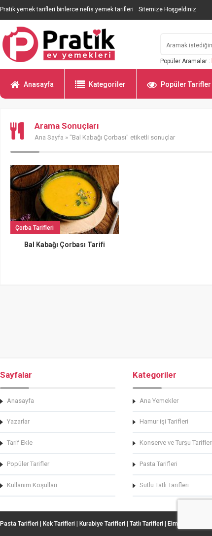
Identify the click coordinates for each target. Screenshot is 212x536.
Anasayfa (39, 84)
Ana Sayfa (49, 137)
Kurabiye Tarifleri (102, 523)
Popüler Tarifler (28, 463)
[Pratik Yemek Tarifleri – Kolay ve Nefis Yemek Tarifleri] (74, 44)
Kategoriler (107, 84)
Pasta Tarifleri (19, 523)
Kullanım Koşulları (32, 485)
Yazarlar (18, 421)
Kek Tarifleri (59, 523)
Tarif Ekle (20, 442)
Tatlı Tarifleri (146, 523)
